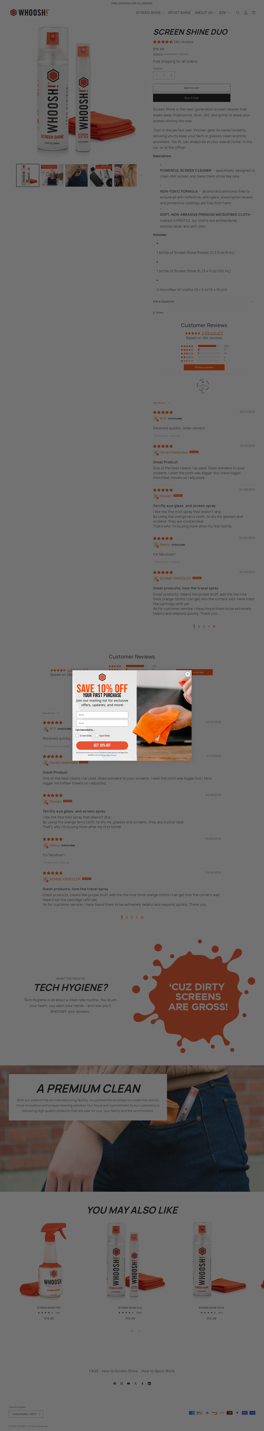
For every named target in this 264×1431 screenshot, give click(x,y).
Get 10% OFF (102, 745)
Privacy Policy (106, 755)
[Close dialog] (187, 674)
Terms (114, 755)
